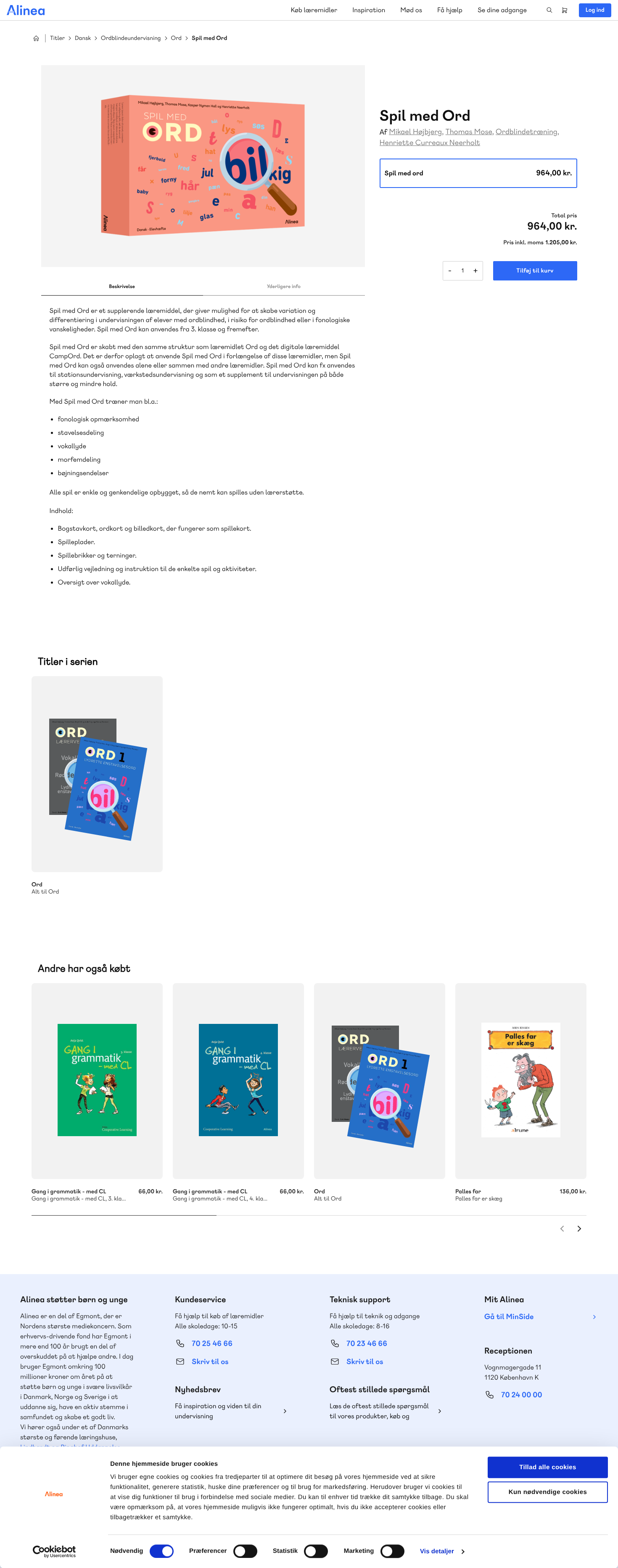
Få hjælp (449, 9)
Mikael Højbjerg (415, 132)
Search (549, 10)
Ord (176, 38)
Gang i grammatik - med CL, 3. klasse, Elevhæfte (97, 1081)
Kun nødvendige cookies (548, 1492)
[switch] (245, 1551)
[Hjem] (26, 10)
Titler (57, 38)
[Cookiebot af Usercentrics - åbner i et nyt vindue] (54, 1551)
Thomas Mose (469, 132)
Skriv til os (210, 1362)
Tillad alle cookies (547, 1467)
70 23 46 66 (366, 1344)
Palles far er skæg (520, 1081)
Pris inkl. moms (523, 242)
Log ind (595, 10)
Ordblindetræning (526, 132)
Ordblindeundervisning (131, 38)
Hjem (36, 38)
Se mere (145, 854)
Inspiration (368, 9)
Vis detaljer (437, 1551)
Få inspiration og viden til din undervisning (218, 1410)
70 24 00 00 (521, 1395)
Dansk (83, 38)
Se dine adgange (502, 9)
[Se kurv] (564, 10)
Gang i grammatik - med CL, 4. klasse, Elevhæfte (238, 1081)
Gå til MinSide (508, 1317)
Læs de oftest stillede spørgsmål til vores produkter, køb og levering (379, 1411)
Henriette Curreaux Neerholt (430, 143)
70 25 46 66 (212, 1344)
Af (384, 132)
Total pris (564, 215)
